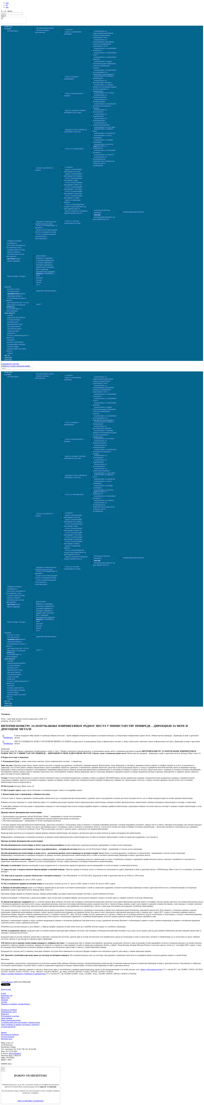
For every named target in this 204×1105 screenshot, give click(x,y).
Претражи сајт (7, 995)
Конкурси (5, 1014)
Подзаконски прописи (10, 1034)
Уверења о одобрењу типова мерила (15, 1004)
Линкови (4, 1000)
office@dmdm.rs (15, 1053)
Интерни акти (6, 1039)
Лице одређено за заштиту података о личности (20, 1025)
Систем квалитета (8, 1027)
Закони (4, 1032)
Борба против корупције (11, 1020)
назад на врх (6, 989)
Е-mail (3, 993)
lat (6, 5)
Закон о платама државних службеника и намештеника (23, 974)
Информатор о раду (9, 1012)
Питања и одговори (9, 1010)
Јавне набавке (6, 1018)
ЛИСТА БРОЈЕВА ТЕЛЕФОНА (31, 1101)
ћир (7, 3)
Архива (4, 1002)
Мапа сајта (5, 998)
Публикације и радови (10, 1016)
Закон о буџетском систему (151, 969)
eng (7, 7)
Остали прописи (7, 1037)
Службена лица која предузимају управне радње (20, 1022)
